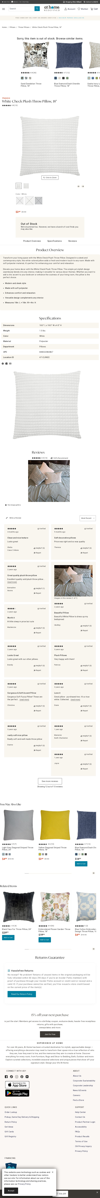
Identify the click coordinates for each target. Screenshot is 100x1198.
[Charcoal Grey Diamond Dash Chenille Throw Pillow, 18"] (86, 854)
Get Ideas (9, 1127)
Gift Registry (10, 1136)
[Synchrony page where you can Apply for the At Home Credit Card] (11, 1167)
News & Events (79, 1090)
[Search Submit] (37, 8)
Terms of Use (81, 1141)
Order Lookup (11, 1112)
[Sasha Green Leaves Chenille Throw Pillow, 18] (97, 78)
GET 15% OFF (60, 1194)
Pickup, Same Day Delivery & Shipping (22, 1117)
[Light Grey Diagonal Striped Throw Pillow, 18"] (43, 854)
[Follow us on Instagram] (16, 1076)
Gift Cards (9, 1132)
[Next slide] (93, 873)
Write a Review (15, 518)
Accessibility (81, 1127)
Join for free (50, 1034)
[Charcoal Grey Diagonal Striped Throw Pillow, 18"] (46, 854)
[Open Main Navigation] (3, 9)
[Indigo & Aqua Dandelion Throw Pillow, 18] (27, 78)
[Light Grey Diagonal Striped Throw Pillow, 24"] (3, 854)
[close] (52, 1172)
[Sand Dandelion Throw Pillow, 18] (36, 55)
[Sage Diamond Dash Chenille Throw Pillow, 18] (68, 78)
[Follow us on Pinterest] (21, 1076)
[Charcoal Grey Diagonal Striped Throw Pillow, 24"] (6, 854)
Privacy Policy (81, 1151)
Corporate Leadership (83, 1086)
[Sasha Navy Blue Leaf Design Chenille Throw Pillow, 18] (93, 78)
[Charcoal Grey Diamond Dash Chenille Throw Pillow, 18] (64, 78)
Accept (11, 1191)
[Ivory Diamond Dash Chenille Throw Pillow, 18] (60, 78)
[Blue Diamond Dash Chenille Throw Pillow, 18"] (76, 854)
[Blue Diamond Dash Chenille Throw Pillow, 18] (69, 55)
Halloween (15, 1)
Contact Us (80, 1117)
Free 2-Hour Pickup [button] (24, 1)
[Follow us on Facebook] (6, 1076)
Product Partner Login (85, 1122)
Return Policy (11, 1122)
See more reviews (50, 781)
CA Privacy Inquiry (83, 1146)
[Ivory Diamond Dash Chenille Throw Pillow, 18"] (79, 854)
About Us (77, 1076)
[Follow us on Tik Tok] (11, 1076)
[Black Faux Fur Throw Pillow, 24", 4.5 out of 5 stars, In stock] (18, 907)
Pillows (12, 27)
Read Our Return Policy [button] (21, 994)
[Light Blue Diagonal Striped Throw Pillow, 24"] (9, 854)
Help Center (80, 1112)
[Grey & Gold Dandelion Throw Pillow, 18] (31, 78)
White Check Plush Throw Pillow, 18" (29, 101)
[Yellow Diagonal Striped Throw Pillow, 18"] (40, 854)
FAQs (77, 1132)
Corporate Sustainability (84, 1081)
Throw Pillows (23, 27)
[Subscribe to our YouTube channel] (27, 1076)
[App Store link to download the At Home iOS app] (17, 1084)
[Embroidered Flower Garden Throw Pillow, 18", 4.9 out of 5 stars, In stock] (55, 907)
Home (4, 27)
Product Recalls (82, 1136)
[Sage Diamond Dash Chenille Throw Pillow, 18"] (82, 854)
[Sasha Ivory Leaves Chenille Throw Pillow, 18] (89, 78)
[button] (52, 8)
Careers (76, 1095)
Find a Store (78, 1100)
